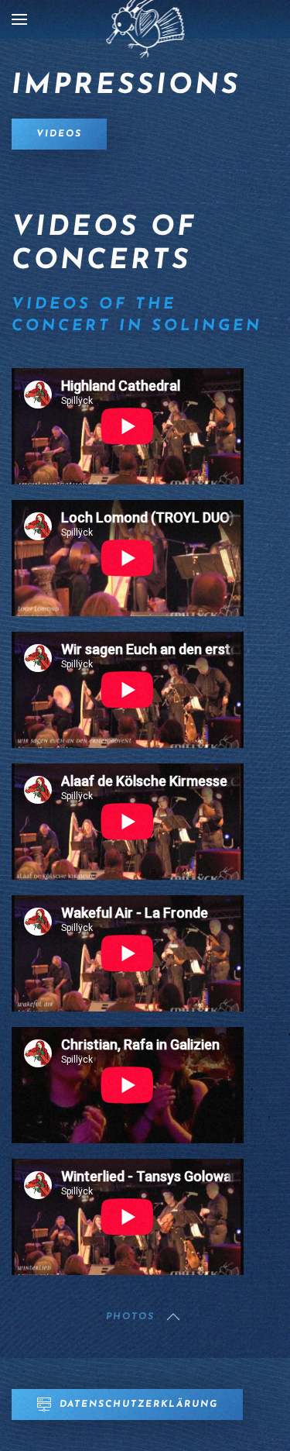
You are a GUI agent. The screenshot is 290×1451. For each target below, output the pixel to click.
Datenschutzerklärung (139, 1404)
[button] (19, 19)
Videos (59, 134)
